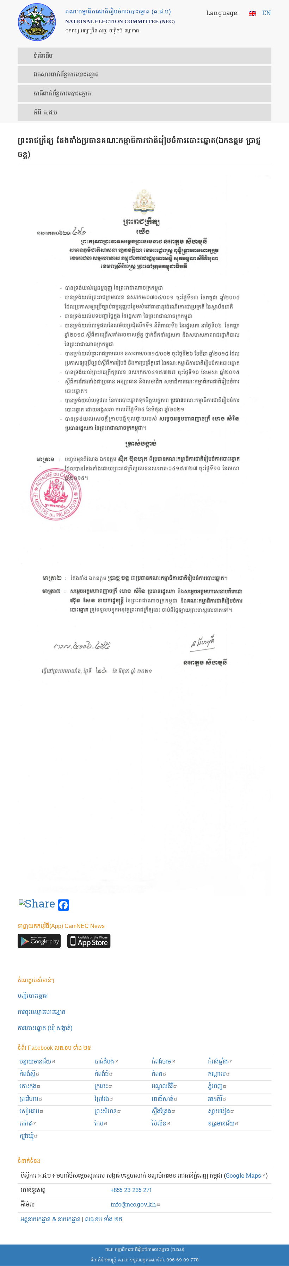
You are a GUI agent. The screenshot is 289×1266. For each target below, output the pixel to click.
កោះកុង (27, 1086)
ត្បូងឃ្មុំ (26, 1136)
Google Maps (243, 1176)
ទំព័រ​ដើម (43, 56)
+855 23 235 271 (131, 1190)
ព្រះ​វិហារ (28, 1099)
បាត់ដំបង (104, 1062)
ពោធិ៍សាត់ (162, 1099)
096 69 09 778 (182, 1260)
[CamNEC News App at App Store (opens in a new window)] (89, 943)
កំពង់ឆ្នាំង (218, 1062)
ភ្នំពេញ (215, 1086)
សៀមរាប (29, 1111)
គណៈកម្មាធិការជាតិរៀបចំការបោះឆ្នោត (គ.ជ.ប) (144, 1249)
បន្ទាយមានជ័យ (35, 1062)
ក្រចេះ (101, 1086)
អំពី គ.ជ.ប (45, 113)
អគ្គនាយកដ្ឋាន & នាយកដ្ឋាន (50, 1219)
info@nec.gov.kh (133, 1204)
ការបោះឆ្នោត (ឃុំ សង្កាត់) (45, 1028)
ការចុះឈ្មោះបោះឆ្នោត (41, 1012)
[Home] (37, 22)
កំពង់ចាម (161, 1062)
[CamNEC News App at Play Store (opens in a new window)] (39, 943)
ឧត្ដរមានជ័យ (221, 1124)
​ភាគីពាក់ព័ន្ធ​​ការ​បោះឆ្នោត (62, 94)
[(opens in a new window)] (37, 905)
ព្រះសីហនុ (105, 1111)
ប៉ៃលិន (159, 1124)
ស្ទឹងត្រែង (161, 1111)
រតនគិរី (215, 1099)
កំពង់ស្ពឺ (27, 1074)
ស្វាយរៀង (219, 1111)
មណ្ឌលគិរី (162, 1086)
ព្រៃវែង (101, 1099)
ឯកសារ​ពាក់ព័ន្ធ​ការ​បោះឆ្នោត (66, 75)
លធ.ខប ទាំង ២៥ (103, 1219)
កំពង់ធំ (101, 1074)
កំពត (157, 1074)
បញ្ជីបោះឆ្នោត (33, 996)
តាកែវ (25, 1124)
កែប (98, 1124)
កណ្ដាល (217, 1074)
